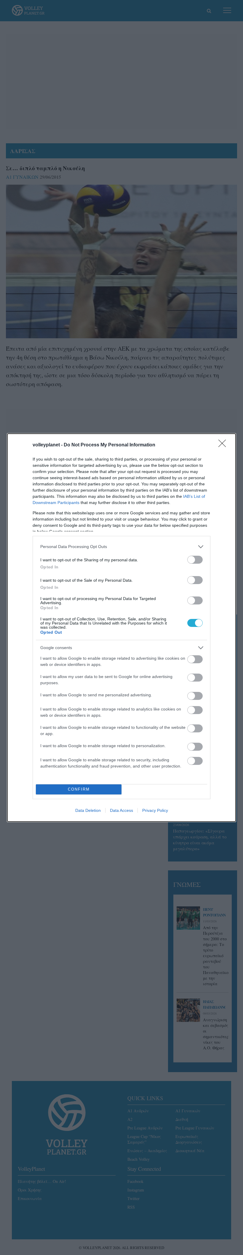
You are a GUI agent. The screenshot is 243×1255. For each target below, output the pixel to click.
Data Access (121, 810)
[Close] (224, 445)
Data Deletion (88, 810)
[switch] (195, 560)
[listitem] (121, 547)
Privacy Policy (155, 810)
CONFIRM (79, 789)
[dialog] (121, 628)
